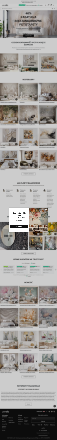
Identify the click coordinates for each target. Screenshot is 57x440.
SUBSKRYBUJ (19, 226)
